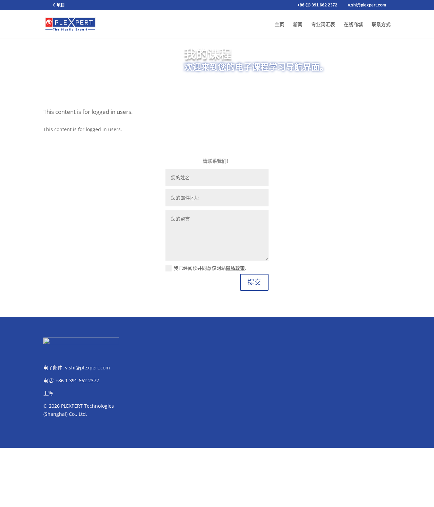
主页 (279, 24)
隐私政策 (235, 268)
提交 (254, 282)
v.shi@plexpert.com (87, 367)
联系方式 (381, 24)
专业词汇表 (323, 24)
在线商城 (353, 24)
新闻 (297, 24)
